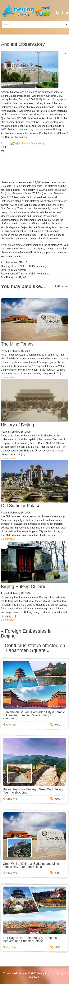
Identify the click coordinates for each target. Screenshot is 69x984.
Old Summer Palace (20, 505)
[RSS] (57, 12)
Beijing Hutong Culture (23, 586)
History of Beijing (17, 424)
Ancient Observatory (23, 44)
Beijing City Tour (46, 973)
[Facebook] (62, 12)
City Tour (11, 724)
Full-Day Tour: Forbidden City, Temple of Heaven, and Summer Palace (30, 939)
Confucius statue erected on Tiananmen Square (35, 648)
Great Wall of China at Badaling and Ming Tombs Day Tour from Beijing (31, 865)
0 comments (8, 377)
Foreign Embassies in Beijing (26, 633)
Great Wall (12, 798)
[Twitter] (67, 12)
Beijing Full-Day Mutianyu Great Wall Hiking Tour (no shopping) (33, 791)
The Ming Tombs (17, 343)
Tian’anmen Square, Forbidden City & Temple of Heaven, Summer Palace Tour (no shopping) (34, 715)
